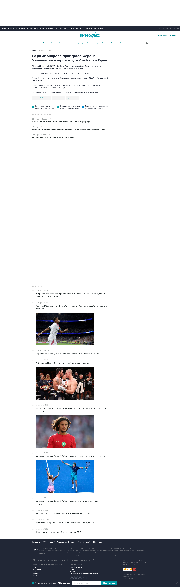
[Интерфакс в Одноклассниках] (87, 577)
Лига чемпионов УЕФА (48, 244)
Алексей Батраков (96, 244)
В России (44, 43)
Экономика (63, 43)
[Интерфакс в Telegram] (74, 577)
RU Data (72, 571)
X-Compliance (37, 569)
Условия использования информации (134, 574)
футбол (35, 244)
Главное (35, 43)
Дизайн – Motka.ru (128, 578)
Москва (89, 43)
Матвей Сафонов (71, 244)
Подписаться (109, 583)
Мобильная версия (8, 28)
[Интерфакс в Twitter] (77, 577)
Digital (97, 43)
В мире (53, 43)
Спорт (72, 43)
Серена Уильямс (58, 98)
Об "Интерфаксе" (22, 28)
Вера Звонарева (72, 98)
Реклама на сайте (85, 542)
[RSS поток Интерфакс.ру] (83, 577)
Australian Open (45, 98)
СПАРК (35, 567)
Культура (80, 43)
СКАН (72, 569)
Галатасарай (83, 244)
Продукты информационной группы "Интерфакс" (63, 560)
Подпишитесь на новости (52, 583)
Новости (105, 43)
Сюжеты (114, 43)
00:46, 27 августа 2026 (46, 153)
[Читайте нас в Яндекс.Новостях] (71, 577)
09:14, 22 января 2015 (45, 51)
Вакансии (72, 542)
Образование (87, 28)
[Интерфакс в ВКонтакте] (80, 577)
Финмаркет (58, 28)
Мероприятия (98, 28)
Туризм (66, 28)
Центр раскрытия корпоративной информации (84, 573)
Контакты (36, 542)
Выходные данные (128, 576)
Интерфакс (90, 35)
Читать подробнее (97, 229)
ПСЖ (60, 244)
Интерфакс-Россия (46, 28)
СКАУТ (35, 571)
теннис (35, 98)
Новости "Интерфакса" (77, 567)
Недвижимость (76, 28)
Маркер (35, 573)
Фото (122, 43)
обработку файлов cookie (125, 555)
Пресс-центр (62, 542)
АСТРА (35, 575)
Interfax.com (34, 28)
